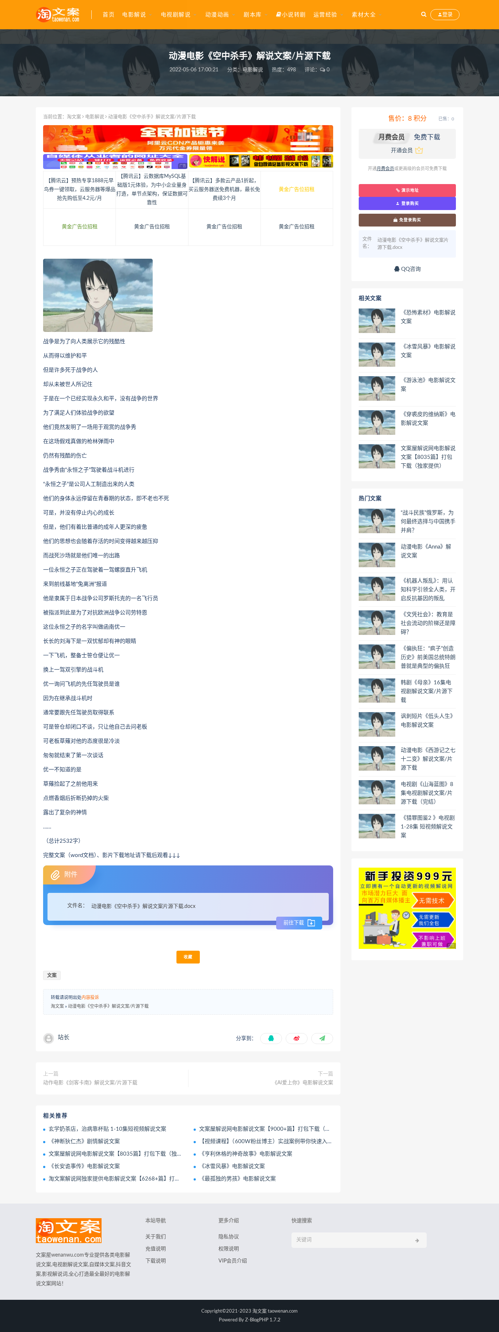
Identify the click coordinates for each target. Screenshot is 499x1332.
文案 (52, 975)
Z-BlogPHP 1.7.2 (263, 1320)
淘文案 (74, 117)
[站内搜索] (423, 14)
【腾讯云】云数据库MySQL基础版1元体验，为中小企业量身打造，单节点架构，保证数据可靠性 (152, 189)
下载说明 (155, 1261)
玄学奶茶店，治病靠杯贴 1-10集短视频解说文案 (107, 1129)
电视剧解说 (176, 15)
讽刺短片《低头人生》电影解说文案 (428, 721)
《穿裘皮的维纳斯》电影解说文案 (428, 419)
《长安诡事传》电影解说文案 (84, 1166)
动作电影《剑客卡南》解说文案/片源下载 (90, 1082)
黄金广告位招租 (297, 189)
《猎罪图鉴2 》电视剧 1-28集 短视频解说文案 (428, 826)
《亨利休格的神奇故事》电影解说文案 (245, 1154)
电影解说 (134, 15)
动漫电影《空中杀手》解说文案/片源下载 (108, 1006)
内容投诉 (90, 997)
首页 (109, 15)
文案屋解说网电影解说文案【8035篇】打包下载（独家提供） (124, 1154)
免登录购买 (409, 220)
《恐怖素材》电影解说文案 (428, 317)
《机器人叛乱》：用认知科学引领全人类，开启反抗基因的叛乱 (428, 589)
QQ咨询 (410, 269)
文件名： (77, 905)
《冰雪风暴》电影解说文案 (232, 1166)
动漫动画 (217, 15)
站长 (63, 1037)
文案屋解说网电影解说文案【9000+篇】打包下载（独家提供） (276, 1129)
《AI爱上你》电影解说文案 (302, 1082)
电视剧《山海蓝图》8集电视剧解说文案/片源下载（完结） (427, 793)
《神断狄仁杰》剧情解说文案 (84, 1141)
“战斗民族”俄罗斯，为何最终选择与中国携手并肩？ (428, 521)
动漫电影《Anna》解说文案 (426, 551)
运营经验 (325, 15)
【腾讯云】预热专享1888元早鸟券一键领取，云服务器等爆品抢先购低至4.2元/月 (79, 189)
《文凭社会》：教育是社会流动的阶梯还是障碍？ (428, 623)
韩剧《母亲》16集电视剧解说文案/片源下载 (427, 691)
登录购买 (409, 203)
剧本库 (253, 15)
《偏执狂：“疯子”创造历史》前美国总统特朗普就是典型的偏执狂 (428, 657)
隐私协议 (228, 1236)
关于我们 (155, 1236)
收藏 (188, 957)
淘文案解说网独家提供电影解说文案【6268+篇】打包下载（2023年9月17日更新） (150, 1179)
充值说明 (155, 1248)
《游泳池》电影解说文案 (428, 385)
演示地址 (409, 190)
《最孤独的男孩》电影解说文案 (237, 1179)
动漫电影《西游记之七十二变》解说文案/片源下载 (428, 759)
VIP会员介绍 (232, 1261)
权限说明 (228, 1248)
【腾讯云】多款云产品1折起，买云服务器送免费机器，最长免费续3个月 (224, 189)
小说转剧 (294, 15)
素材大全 (364, 15)
